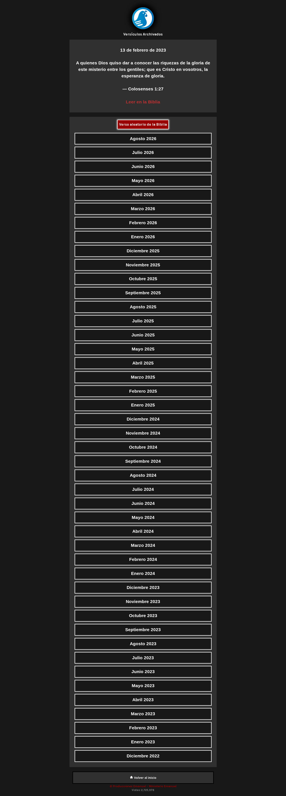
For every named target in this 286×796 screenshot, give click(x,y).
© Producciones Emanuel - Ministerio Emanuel (143, 786)
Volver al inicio (144, 778)
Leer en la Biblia (143, 101)
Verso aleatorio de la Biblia (143, 124)
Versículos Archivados (143, 34)
